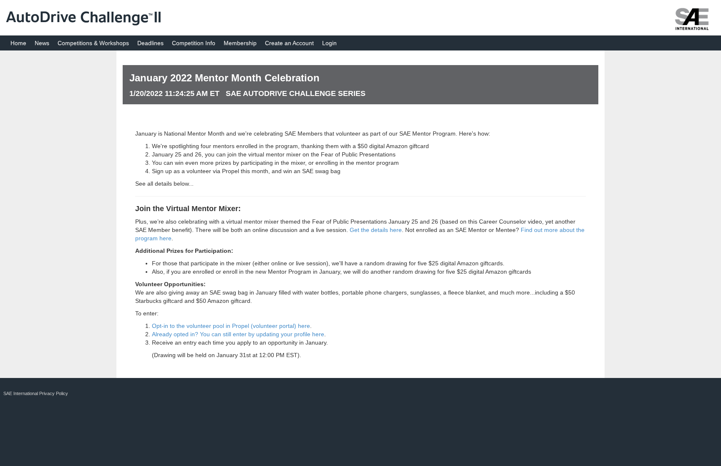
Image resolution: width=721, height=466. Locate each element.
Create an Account (289, 43)
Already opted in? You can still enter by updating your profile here (238, 334)
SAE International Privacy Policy (35, 393)
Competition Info (193, 43)
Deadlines (150, 43)
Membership (240, 43)
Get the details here (376, 230)
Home (18, 43)
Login (329, 43)
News (42, 43)
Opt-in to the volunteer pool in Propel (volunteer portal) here (231, 325)
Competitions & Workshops (93, 43)
